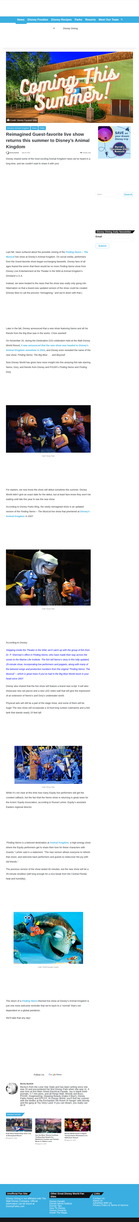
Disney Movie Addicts (60, 1203)
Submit (102, 246)
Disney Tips (55, 1205)
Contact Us (99, 1198)
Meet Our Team (109, 19)
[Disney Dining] (69, 35)
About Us (98, 1200)
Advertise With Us (102, 1203)
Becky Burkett (14, 153)
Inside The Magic (58, 1212)
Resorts (90, 19)
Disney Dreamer (57, 1210)
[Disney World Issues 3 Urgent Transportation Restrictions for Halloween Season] (78, 1124)
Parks (78, 19)
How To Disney (57, 1208)
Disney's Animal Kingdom (18, 128)
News (20, 19)
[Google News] (55, 1074)
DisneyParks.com (15, 1206)
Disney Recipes (61, 19)
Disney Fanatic (57, 1201)
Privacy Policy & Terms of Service (110, 1205)
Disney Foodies (37, 19)
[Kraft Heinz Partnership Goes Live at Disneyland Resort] (19, 1124)
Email (99, 236)
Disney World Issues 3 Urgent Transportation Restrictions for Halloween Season (76, 1135)
